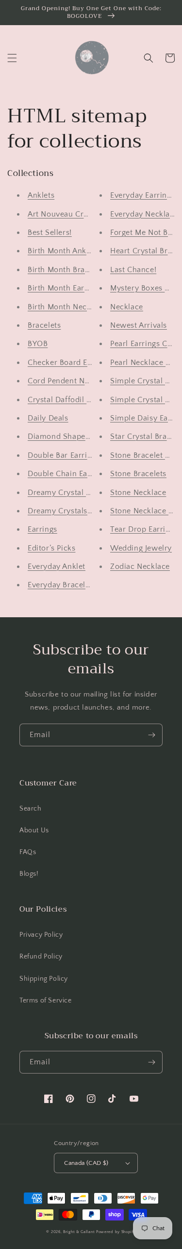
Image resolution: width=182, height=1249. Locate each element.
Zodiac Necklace (140, 566)
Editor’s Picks (51, 548)
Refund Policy (41, 956)
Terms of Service (45, 1000)
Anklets (41, 195)
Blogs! (29, 874)
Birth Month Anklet (62, 251)
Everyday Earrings (142, 195)
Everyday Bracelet (60, 585)
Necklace (126, 307)
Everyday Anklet (56, 566)
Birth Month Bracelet (65, 269)
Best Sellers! (50, 232)
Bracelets (44, 325)
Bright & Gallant (79, 1232)
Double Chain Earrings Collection (88, 473)
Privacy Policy (41, 935)
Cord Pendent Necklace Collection (89, 381)
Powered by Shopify (116, 1232)
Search (30, 809)
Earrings (42, 529)
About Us (34, 830)
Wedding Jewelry (141, 548)
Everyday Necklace (144, 214)
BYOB (38, 343)
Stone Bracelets (138, 473)
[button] (12, 58)
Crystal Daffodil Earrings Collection (91, 399)
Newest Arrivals (138, 325)
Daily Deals (48, 418)
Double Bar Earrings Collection (83, 455)
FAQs (27, 852)
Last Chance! (133, 269)
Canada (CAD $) (86, 1163)
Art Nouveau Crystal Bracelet (80, 214)
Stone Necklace (138, 492)
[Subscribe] (151, 735)
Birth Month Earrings (65, 288)
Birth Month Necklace (67, 307)
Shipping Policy (43, 979)
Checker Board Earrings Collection (90, 362)
